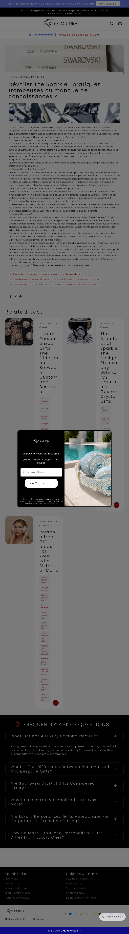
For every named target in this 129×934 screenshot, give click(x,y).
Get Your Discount (41, 483)
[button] (64, 930)
